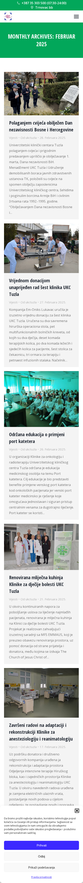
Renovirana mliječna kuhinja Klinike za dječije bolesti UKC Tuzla (36, 584)
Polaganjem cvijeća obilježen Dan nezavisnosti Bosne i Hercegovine (41, 126)
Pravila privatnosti (41, 877)
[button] (77, 811)
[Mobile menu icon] (76, 16)
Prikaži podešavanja (41, 867)
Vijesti (13, 138)
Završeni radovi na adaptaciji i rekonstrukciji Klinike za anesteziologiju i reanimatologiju (41, 732)
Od (29, 138)
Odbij (41, 856)
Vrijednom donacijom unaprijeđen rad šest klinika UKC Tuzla (40, 287)
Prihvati (42, 845)
